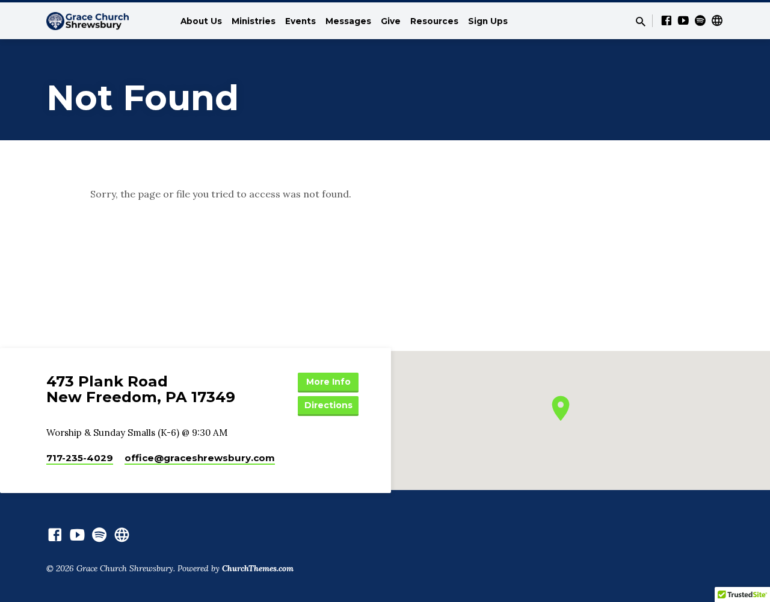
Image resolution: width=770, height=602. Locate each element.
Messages (348, 21)
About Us (201, 21)
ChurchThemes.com (258, 568)
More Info (328, 381)
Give (391, 21)
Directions (328, 405)
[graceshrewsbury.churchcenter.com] (717, 20)
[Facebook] (666, 20)
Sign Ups (488, 21)
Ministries (254, 21)
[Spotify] (700, 20)
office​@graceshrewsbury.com (200, 458)
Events (300, 21)
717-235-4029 (79, 458)
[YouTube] (683, 20)
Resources (434, 21)
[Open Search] (640, 21)
